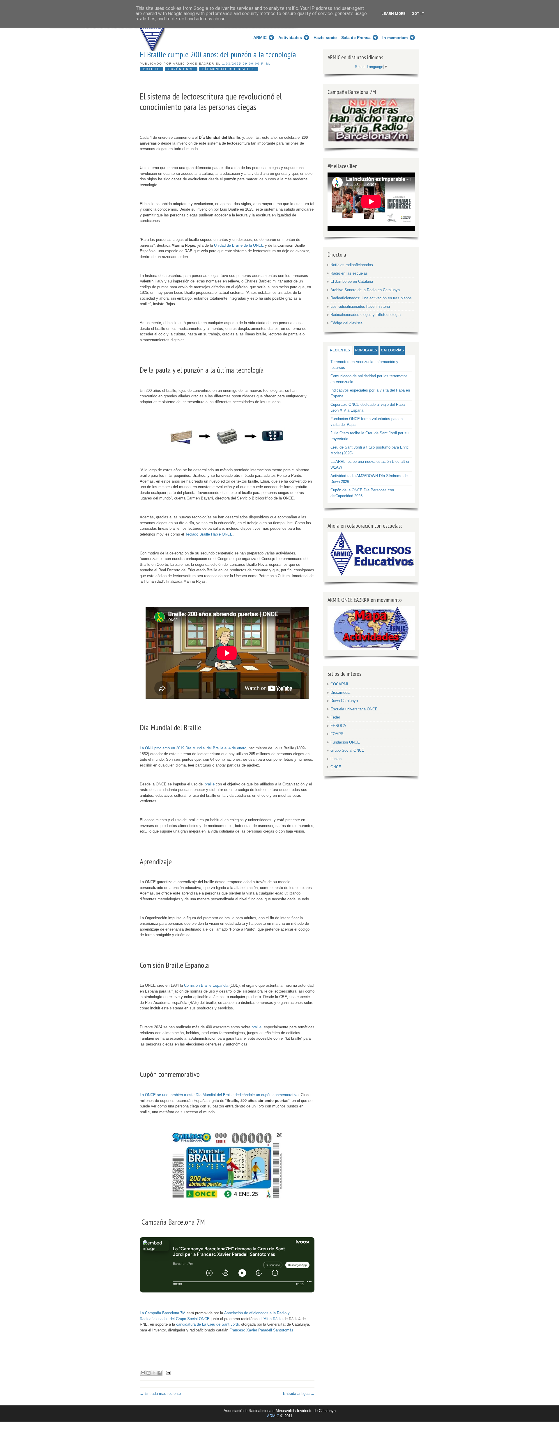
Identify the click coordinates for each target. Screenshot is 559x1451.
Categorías (392, 350)
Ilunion (336, 759)
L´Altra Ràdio (271, 1319)
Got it (417, 13)
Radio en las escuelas (349, 273)
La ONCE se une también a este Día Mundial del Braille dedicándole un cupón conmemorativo (219, 1095)
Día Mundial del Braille (228, 69)
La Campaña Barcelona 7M (162, 1313)
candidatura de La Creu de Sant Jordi (207, 1324)
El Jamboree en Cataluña (351, 281)
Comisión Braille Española (206, 985)
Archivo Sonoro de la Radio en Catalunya (365, 290)
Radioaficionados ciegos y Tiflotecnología (365, 314)
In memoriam (395, 37)
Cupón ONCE (181, 69)
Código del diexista (346, 323)
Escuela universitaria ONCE (354, 709)
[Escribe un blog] (148, 1373)
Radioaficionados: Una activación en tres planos (371, 298)
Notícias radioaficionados (351, 265)
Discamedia (340, 692)
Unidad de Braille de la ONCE (239, 245)
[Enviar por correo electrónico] (143, 1373)
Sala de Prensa (356, 37)
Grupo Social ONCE (347, 750)
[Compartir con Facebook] (159, 1373)
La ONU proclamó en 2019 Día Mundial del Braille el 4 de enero (193, 748)
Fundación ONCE (345, 742)
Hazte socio (325, 37)
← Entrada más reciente (160, 1393)
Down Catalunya (344, 700)
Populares (366, 350)
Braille (151, 69)
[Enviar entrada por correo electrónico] (167, 1372)
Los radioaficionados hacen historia (360, 306)
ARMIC (260, 37)
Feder (335, 717)
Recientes (340, 350)
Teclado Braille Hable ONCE (209, 534)
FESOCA (338, 725)
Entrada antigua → (298, 1393)
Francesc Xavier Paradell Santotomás (261, 1330)
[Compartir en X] (154, 1373)
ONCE (335, 767)
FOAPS (337, 734)
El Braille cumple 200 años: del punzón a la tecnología (218, 54)
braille (210, 784)
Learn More (393, 13)
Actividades (290, 37)
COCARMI (339, 684)
